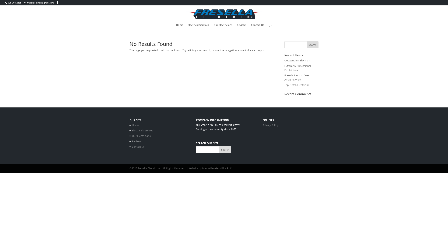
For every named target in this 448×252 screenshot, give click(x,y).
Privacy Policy (270, 125)
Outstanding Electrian (297, 60)
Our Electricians (223, 25)
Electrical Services (198, 25)
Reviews (241, 25)
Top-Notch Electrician (297, 85)
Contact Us (257, 25)
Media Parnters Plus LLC (217, 168)
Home (179, 25)
